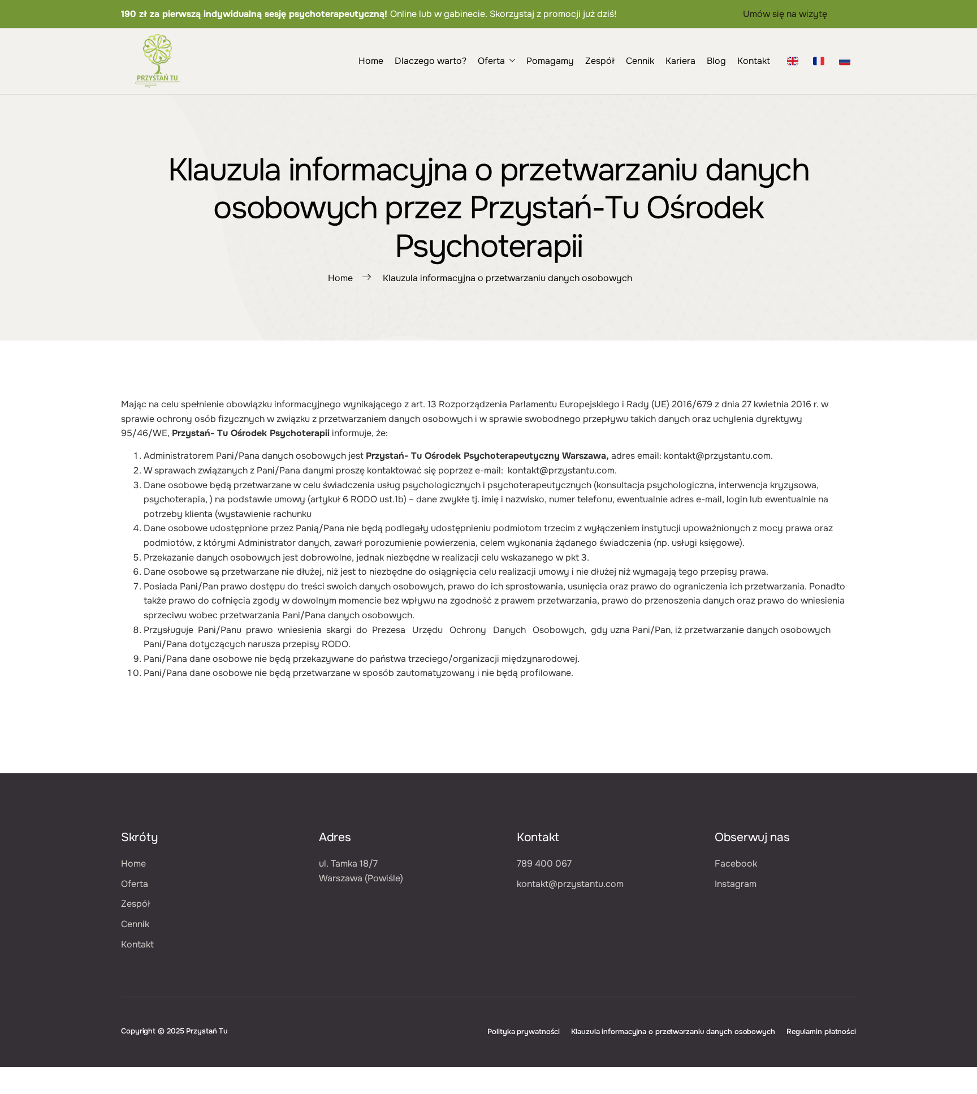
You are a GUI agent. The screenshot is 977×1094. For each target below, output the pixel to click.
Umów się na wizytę (785, 14)
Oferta (491, 61)
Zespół (600, 61)
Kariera (680, 61)
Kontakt (753, 61)
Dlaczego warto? (430, 61)
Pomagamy (550, 61)
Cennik (640, 61)
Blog (716, 61)
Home (370, 61)
